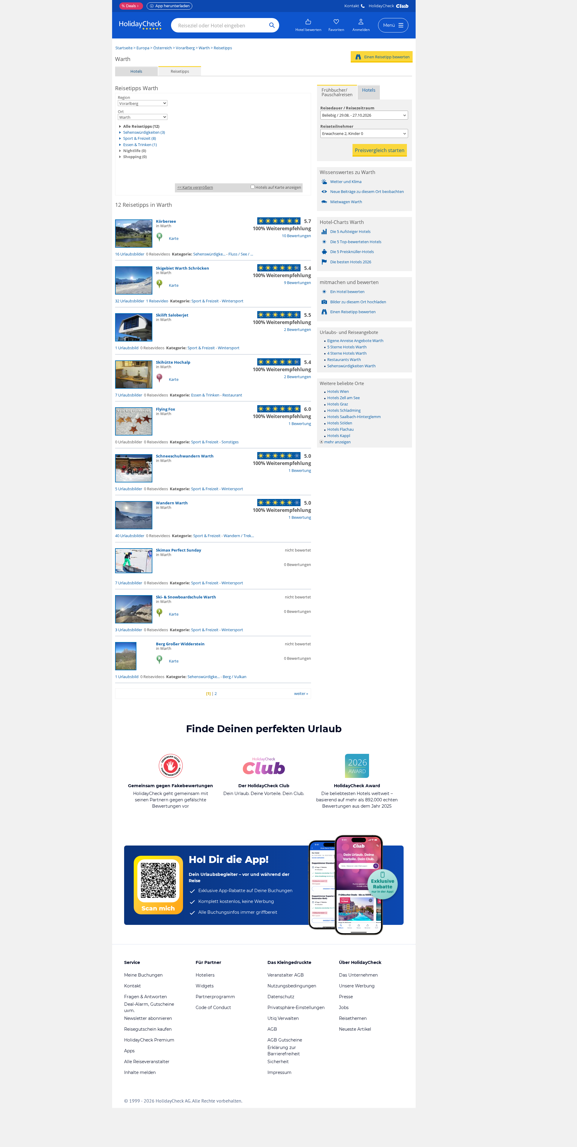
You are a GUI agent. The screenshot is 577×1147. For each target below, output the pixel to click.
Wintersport (232, 301)
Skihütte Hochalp (173, 362)
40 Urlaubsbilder (129, 535)
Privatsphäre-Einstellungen (296, 1007)
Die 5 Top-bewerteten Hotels (355, 241)
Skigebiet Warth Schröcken (182, 268)
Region (124, 97)
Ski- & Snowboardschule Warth (186, 597)
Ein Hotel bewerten (347, 291)
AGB (272, 1029)
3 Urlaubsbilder (128, 629)
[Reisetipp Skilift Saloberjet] (133, 340)
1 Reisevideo (157, 301)
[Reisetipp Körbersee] (133, 246)
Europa (142, 47)
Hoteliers (205, 975)
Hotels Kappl (338, 435)
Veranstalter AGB (285, 975)
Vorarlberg (185, 47)
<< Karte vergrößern (195, 187)
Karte (174, 238)
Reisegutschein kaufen (148, 1029)
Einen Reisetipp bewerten (387, 57)
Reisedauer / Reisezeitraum (347, 108)
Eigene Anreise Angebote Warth (355, 340)
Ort (121, 111)
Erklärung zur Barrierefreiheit (283, 1051)
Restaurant (232, 395)
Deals (129, 6)
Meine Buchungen (143, 975)
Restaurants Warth (344, 359)
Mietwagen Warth (346, 201)
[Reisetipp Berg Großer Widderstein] (125, 668)
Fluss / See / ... (240, 254)
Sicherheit (278, 1061)
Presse (346, 996)
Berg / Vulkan (234, 676)
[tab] (337, 92)
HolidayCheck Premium (149, 1040)
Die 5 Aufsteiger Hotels (350, 231)
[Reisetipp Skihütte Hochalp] (133, 387)
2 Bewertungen (297, 329)
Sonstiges (230, 442)
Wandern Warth (172, 503)
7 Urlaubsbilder (128, 395)
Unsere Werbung (357, 986)
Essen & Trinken (205, 395)
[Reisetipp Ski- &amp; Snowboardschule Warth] (133, 622)
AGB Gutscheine (284, 1040)
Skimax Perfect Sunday (178, 550)
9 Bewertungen (297, 282)
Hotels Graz (337, 404)
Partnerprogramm (215, 996)
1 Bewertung (299, 423)
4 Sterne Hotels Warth (347, 353)
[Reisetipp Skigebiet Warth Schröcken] (133, 293)
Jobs (344, 1007)
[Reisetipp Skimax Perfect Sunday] (133, 571)
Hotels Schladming (344, 410)
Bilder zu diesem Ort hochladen (358, 301)
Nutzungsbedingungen (291, 986)
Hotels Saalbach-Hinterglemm (354, 416)
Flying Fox (165, 409)
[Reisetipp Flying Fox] (133, 434)
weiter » (301, 693)
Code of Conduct (213, 1007)
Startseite (124, 47)
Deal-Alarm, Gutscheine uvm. (149, 1007)
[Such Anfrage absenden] (272, 25)
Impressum (279, 1072)
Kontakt (351, 6)
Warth (204, 47)
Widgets (205, 986)
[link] (308, 25)
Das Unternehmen (358, 975)
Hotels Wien (338, 391)
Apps (129, 1051)
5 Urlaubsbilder (128, 488)
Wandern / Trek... (239, 535)
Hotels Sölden (339, 423)
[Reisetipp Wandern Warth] (133, 528)
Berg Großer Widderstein (180, 644)
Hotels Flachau (340, 429)
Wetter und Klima (346, 181)
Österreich (162, 47)
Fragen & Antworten (145, 996)
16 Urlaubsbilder (129, 254)
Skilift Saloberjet (172, 315)
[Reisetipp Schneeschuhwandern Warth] (133, 481)
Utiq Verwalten (283, 1018)
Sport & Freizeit (205, 301)
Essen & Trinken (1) (140, 144)
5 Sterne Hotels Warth (347, 347)
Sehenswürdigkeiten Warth (351, 366)
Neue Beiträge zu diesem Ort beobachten (367, 191)
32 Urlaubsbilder (129, 301)
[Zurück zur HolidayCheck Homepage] (140, 25)
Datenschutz (280, 996)
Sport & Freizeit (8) (139, 138)
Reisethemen (353, 1018)
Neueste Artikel (355, 1029)
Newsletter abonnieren (148, 1018)
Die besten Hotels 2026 (350, 262)
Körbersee (166, 221)
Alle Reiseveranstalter (146, 1061)
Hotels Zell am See (343, 397)
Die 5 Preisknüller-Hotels (352, 251)
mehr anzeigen (337, 441)
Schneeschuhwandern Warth (185, 456)
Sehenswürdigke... (209, 254)
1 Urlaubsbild (127, 347)
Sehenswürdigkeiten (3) (144, 132)
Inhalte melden (140, 1072)
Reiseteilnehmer (336, 126)
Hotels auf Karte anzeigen (278, 187)
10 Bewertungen (296, 235)
